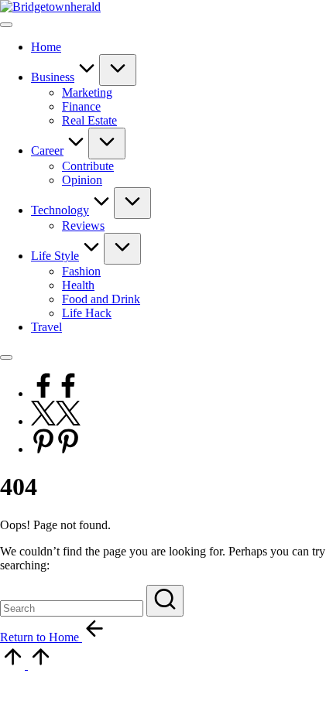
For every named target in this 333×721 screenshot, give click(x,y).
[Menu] (6, 24)
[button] (165, 601)
